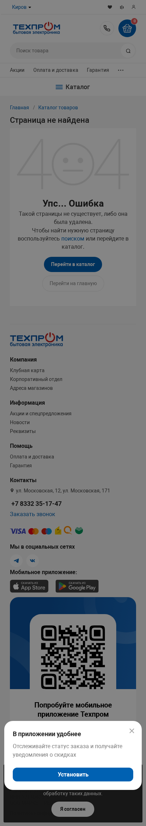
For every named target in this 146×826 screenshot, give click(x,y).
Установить (73, 774)
